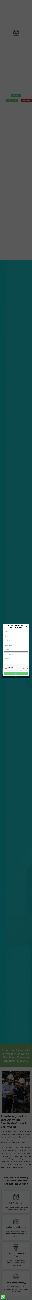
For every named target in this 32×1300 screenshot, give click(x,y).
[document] (16, 650)
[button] (26, 626)
